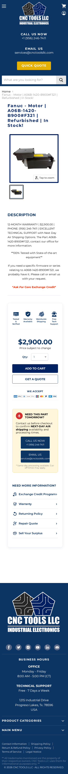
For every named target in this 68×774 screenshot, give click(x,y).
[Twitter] (18, 647)
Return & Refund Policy (16, 747)
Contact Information (14, 743)
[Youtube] (37, 647)
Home (6, 91)
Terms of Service (12, 751)
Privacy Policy (42, 747)
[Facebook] (8, 647)
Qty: (25, 356)
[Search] (61, 80)
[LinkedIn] (47, 647)
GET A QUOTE (35, 379)
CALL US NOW (35, 442)
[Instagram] (27, 647)
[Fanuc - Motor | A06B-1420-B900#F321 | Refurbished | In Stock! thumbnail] (16, 192)
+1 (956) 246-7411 (34, 38)
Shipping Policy (40, 743)
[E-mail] (56, 647)
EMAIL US (35, 456)
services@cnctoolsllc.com (34, 52)
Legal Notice (33, 751)
